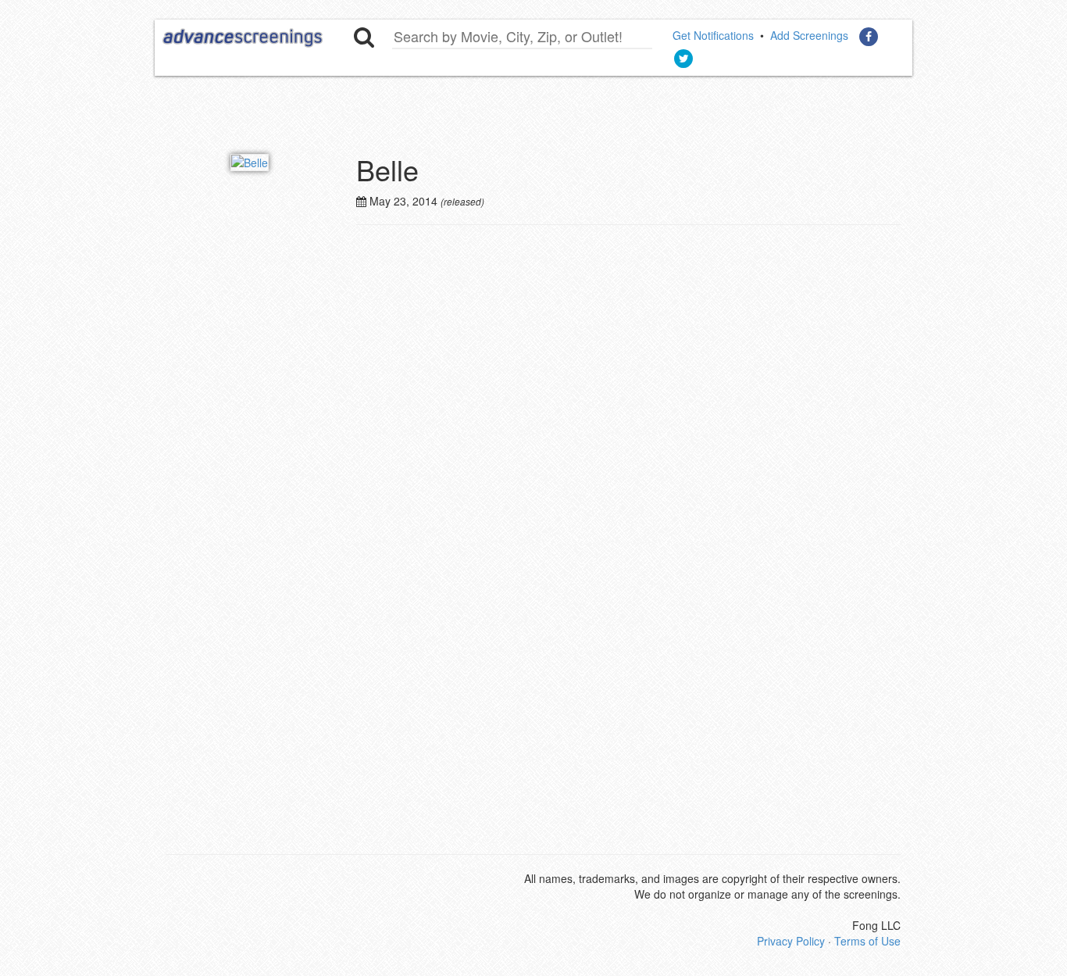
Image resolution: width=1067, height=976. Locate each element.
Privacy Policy (791, 941)
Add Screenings (809, 35)
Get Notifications (713, 35)
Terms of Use (867, 941)
